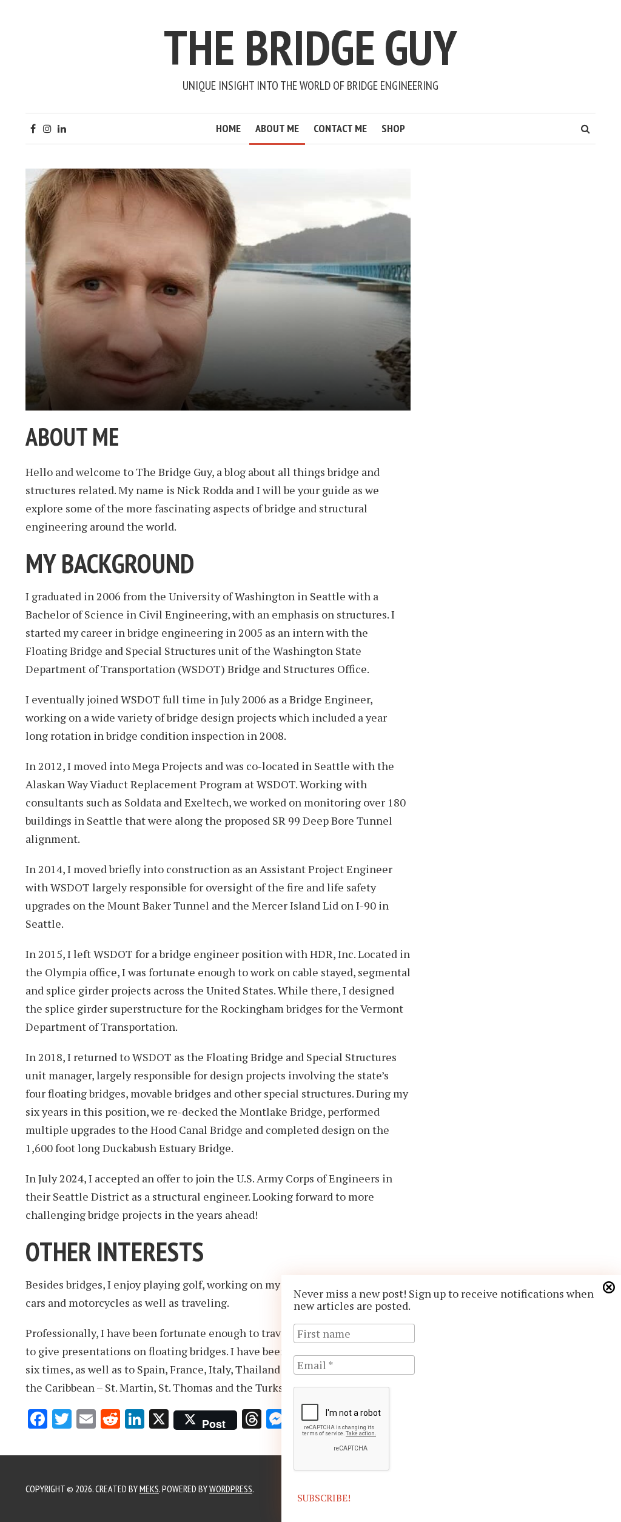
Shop (393, 128)
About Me (277, 128)
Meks (149, 1489)
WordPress (230, 1489)
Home (228, 128)
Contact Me (340, 128)
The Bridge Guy (310, 47)
